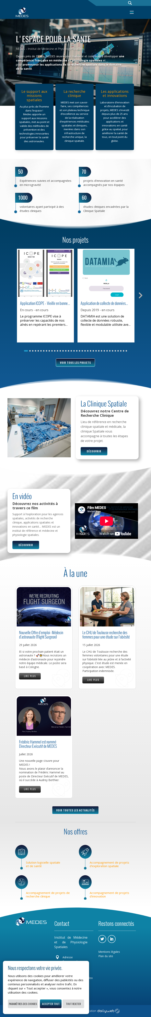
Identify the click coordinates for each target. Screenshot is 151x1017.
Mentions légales (109, 951)
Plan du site (105, 956)
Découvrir (94, 451)
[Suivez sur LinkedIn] (112, 939)
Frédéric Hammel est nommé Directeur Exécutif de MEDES (38, 744)
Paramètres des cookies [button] (23, 1004)
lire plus (30, 676)
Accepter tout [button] (51, 1004)
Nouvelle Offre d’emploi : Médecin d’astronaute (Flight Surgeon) (41, 635)
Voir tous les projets (75, 362)
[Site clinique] (39, 456)
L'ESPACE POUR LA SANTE (53, 39)
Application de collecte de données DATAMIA (103, 303)
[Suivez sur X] (102, 939)
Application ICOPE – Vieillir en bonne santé (44, 303)
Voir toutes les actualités (75, 810)
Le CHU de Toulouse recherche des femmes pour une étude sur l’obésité (106, 635)
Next (140, 295)
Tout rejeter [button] (73, 1004)
